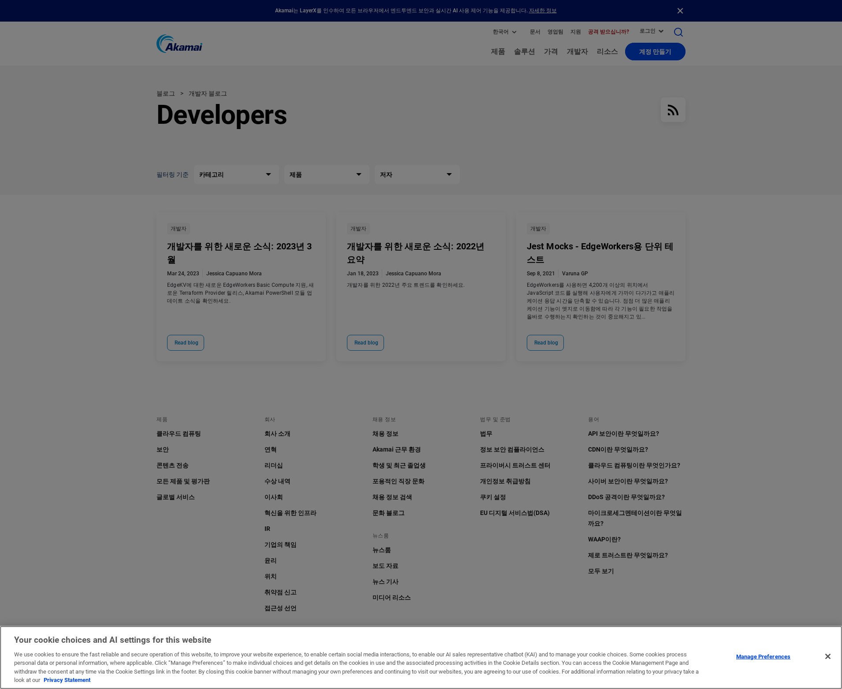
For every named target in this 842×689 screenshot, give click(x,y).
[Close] (828, 656)
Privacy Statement (67, 680)
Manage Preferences (763, 656)
